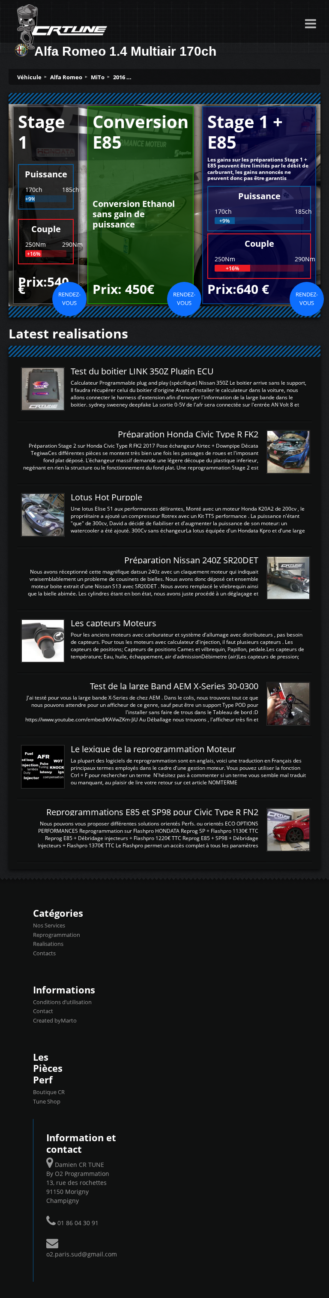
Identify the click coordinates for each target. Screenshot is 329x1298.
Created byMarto (55, 1020)
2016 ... (122, 77)
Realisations (48, 944)
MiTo (98, 77)
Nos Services (49, 925)
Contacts (44, 953)
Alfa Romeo (66, 77)
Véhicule (29, 77)
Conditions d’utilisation (62, 1002)
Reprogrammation (56, 935)
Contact (43, 1011)
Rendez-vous (69, 298)
